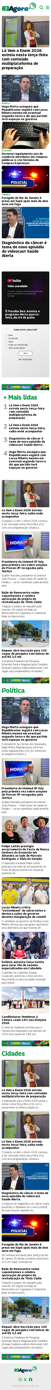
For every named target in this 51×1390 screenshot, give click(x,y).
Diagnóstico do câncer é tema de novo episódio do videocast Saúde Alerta (27, 441)
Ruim (11, 341)
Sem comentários (17, 348)
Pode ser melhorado (18, 345)
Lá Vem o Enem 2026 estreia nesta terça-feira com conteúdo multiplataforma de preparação (26, 412)
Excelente (13, 338)
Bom (11, 335)
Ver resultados (25, 359)
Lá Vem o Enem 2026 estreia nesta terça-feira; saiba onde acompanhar (27, 428)
